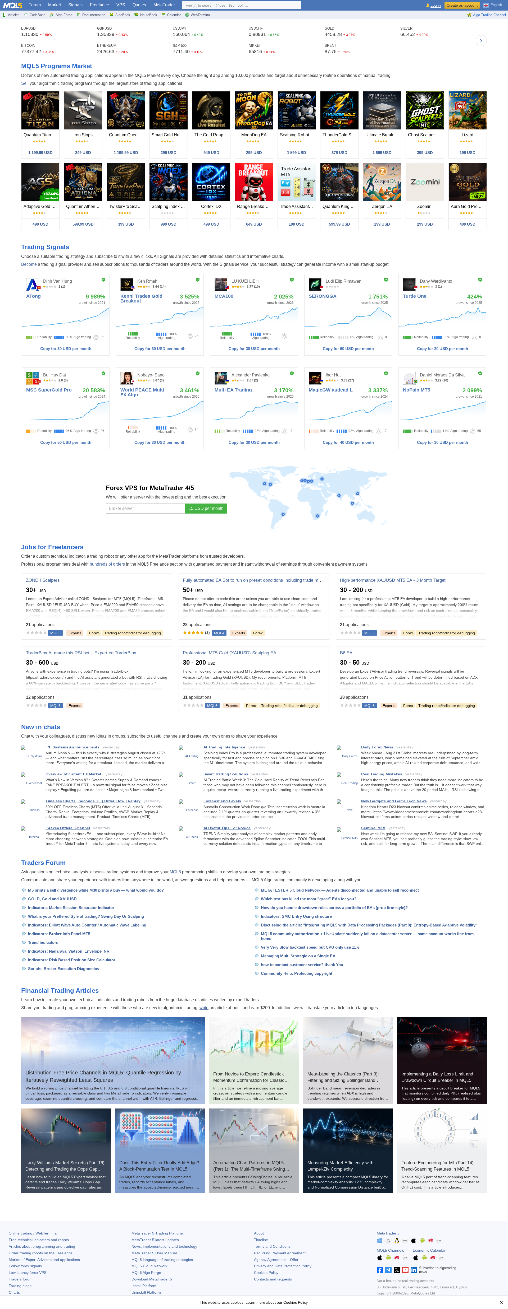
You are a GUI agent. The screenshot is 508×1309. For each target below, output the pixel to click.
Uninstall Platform (146, 1292)
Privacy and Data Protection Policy (282, 1266)
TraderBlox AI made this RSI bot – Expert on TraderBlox (81, 652)
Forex (94, 633)
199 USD (467, 152)
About (259, 1233)
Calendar (174, 15)
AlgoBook (122, 15)
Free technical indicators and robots (39, 1240)
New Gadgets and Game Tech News (394, 801)
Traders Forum (43, 862)
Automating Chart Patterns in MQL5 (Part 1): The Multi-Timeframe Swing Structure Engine (249, 1169)
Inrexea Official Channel (68, 828)
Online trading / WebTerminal (33, 1233)
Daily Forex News (377, 747)
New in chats (40, 726)
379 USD (339, 152)
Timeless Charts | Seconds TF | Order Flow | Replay (93, 801)
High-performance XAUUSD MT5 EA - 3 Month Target (393, 580)
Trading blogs (20, 1286)
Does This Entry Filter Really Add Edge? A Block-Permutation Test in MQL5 (159, 1166)
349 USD (83, 152)
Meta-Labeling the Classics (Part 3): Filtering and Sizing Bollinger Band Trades (343, 1080)
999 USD (168, 224)
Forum (35, 5)
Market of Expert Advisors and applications (44, 1259)
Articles (14, 15)
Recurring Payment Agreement (280, 1253)
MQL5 (175, 872)
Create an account (462, 5)
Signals (75, 5)
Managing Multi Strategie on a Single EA (298, 956)
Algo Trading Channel (489, 15)
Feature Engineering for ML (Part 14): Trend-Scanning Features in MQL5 (438, 1166)
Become (29, 264)
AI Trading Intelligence (224, 747)
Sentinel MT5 (373, 828)
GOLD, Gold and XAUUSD (52, 899)
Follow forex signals (25, 1266)
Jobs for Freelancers (52, 547)
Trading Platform (157, 1233)
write (203, 1007)
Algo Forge (64, 15)
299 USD (168, 152)
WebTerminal (201, 15)
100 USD (297, 224)
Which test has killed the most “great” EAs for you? (308, 899)
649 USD (254, 224)
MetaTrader (164, 5)
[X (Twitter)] (397, 1270)
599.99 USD (83, 224)
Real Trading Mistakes (381, 774)
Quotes (139, 5)
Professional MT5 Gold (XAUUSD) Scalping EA (229, 652)
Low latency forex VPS (27, 1272)
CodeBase (38, 15)
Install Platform (143, 1286)
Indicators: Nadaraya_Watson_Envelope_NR (69, 951)
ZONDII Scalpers (43, 580)
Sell (25, 83)
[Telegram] (388, 1270)
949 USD (211, 152)
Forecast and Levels (222, 801)
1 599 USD (296, 152)
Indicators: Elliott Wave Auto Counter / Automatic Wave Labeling (87, 925)
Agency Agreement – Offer (276, 1259)
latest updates (155, 1240)
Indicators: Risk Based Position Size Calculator (71, 960)
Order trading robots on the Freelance (40, 1253)
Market (54, 5)
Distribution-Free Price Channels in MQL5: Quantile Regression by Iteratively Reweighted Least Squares (103, 1076)
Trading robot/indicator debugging (132, 633)
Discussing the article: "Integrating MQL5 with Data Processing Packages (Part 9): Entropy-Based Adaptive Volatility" (369, 925)
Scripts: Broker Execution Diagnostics (63, 968)
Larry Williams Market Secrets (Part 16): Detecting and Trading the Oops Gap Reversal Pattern (65, 1169)
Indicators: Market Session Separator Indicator (71, 907)
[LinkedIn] (414, 1270)
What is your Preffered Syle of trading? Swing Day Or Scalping (86, 916)
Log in (435, 5)
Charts (14, 1292)
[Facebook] (380, 1270)
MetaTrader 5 (388, 1233)
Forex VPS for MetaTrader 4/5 (150, 487)
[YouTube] (405, 1270)
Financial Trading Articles (60, 990)
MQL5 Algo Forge (146, 1272)
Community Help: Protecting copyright (296, 973)
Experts (75, 633)
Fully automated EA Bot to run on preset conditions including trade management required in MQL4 (279, 580)
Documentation (93, 15)
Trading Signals (45, 246)
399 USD (425, 152)
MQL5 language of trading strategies (162, 1259)
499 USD (40, 224)
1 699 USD (382, 152)
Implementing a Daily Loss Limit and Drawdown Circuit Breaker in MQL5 (437, 1077)
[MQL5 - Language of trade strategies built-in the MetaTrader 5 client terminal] (12, 5)
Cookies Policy (266, 1272)
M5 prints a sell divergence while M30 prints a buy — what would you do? (96, 890)
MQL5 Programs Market (56, 65)
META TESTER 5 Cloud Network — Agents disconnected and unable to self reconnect (340, 890)
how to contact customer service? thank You (302, 964)
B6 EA (346, 652)
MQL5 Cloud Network (149, 1266)
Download (151, 1279)
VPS (120, 5)
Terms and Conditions (272, 1246)
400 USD (467, 224)
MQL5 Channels (390, 1250)
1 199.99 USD (40, 152)
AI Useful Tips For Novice (227, 828)
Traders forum (21, 1279)
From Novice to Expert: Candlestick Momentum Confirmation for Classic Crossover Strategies (248, 1080)
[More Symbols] (481, 40)
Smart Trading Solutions (225, 774)
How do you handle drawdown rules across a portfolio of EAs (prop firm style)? (334, 907)
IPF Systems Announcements (73, 747)
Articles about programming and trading (42, 1246)
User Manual (154, 1253)
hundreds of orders (107, 564)
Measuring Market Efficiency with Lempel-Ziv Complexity (340, 1166)
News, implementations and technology (164, 1246)
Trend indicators (43, 942)
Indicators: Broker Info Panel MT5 (59, 933)
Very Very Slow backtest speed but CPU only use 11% (310, 947)
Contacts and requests (273, 1279)
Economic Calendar (429, 1250)
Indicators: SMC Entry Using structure (296, 916)
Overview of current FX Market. (74, 774)
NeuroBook (148, 15)
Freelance (99, 5)
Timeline (261, 1240)
